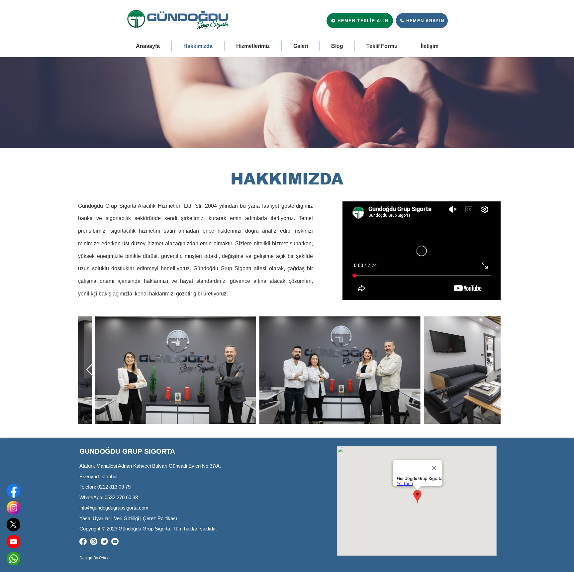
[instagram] (13, 508)
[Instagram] (93, 541)
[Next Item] (489, 370)
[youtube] (13, 541)
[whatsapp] (13, 558)
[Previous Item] (89, 370)
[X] (13, 524)
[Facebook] (83, 541)
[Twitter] (104, 541)
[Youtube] (115, 541)
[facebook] (13, 491)
